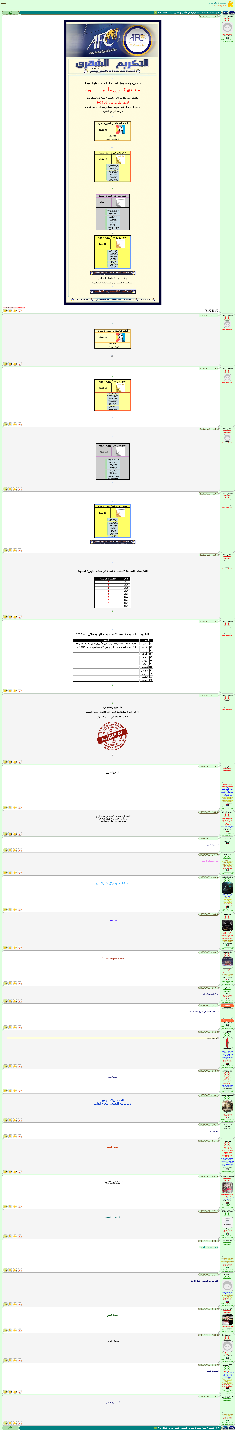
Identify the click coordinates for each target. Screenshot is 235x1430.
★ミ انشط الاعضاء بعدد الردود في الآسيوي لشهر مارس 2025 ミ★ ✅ (186, 12)
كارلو (227, 767)
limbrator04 (227, 1335)
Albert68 (227, 1275)
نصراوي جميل (227, 1397)
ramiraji (227, 1141)
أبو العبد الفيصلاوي (227, 877)
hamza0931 (227, 1006)
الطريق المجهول (227, 952)
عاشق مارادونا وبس (227, 1309)
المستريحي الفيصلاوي (227, 1095)
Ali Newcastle (227, 1241)
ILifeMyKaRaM (227, 1176)
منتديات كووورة (217, 3)
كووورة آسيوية (219, 5)
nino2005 (227, 1032)
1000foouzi (227, 914)
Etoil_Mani (227, 855)
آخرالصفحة (10, 12)
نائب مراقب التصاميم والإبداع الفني (227, 1020)
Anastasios (227, 1071)
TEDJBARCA (227, 1211)
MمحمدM (227, 839)
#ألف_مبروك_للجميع (208, 1247)
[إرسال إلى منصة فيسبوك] (213, 310)
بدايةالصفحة (10, 1428)
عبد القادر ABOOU (227, 16)
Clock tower (227, 812)
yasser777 (227, 1365)
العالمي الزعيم (227, 988)
